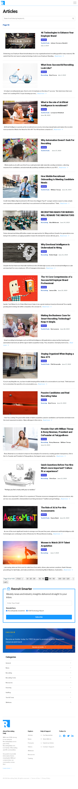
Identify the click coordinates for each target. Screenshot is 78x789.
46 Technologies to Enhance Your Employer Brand (57, 34)
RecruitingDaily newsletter (16, 611)
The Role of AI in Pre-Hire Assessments (53, 509)
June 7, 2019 (55, 553)
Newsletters (11, 608)
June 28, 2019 (45, 115)
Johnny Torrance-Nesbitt (59, 43)
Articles (30, 735)
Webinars (9, 702)
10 (27, 579)
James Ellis (53, 290)
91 (40, 579)
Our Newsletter (48, 735)
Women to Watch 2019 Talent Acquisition (55, 544)
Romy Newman (54, 442)
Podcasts (31, 743)
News (7, 668)
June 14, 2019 (61, 403)
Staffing (8, 692)
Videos (30, 747)
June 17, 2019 (66, 364)
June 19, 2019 (62, 290)
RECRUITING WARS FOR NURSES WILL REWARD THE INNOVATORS (57, 214)
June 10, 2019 (64, 518)
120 (68, 579)
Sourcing (44, 403)
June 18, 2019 (65, 329)
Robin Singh (53, 255)
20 (31, 579)
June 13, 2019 (45, 445)
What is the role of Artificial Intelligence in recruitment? (54, 104)
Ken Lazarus (55, 329)
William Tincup (56, 190)
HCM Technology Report (36, 611)
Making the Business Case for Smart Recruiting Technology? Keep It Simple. (56, 318)
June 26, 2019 (66, 190)
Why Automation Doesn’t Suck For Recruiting (57, 142)
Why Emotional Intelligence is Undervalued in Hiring (55, 246)
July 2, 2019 (62, 75)
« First (18, 579)
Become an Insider (38, 647)
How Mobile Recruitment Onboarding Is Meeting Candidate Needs (57, 179)
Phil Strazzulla (56, 364)
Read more (58, 56)
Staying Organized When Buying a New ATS (57, 355)
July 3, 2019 (45, 45)
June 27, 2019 (56, 150)
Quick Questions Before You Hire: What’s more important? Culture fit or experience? (57, 468)
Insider (10, 632)
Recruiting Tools (11, 678)
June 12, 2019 (62, 478)
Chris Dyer (52, 478)
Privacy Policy (46, 778)
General (8, 663)
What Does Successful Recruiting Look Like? (57, 66)
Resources (9, 682)
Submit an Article (48, 743)
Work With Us (47, 739)
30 (34, 579)
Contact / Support (48, 747)
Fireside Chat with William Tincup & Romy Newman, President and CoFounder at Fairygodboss (57, 432)
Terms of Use (35, 778)
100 (59, 579)
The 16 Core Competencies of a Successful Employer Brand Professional (56, 280)
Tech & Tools (45, 43)
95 (54, 579)
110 (64, 579)
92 (43, 579)
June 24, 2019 (65, 222)
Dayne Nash (55, 518)
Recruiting (44, 75)
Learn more (6, 768)
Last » (6, 582)
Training (30, 758)
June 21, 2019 (63, 255)
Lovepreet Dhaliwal (57, 112)
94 (50, 579)
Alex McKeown (54, 222)
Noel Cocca (53, 75)
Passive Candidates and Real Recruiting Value (55, 394)
